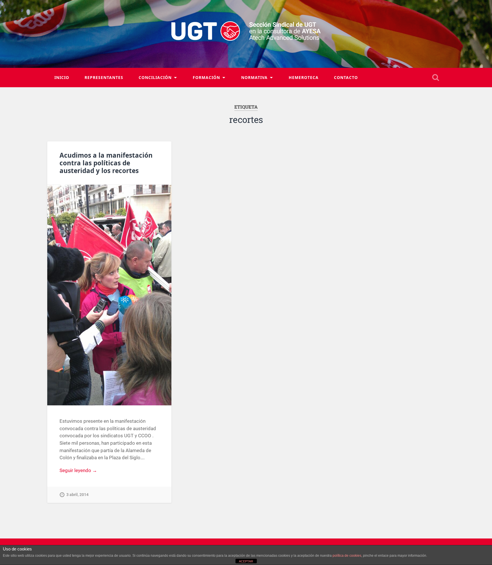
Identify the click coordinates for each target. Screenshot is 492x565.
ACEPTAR (246, 561)
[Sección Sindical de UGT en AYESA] (246, 34)
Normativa (254, 77)
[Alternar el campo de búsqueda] (435, 77)
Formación (206, 77)
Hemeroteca (304, 77)
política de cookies (347, 556)
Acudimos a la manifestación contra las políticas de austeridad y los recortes (106, 163)
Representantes (104, 77)
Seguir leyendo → (78, 470)
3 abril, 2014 (77, 494)
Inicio (61, 77)
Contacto (346, 77)
